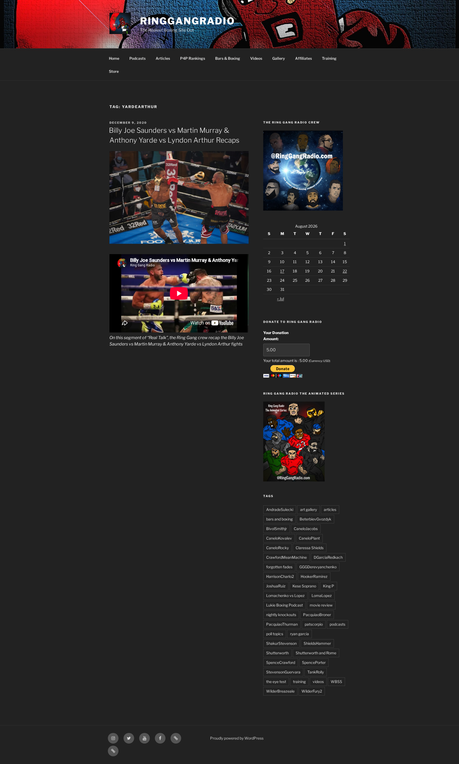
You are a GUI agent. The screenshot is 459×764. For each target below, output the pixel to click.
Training (329, 58)
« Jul (280, 298)
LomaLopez (322, 595)
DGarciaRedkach (328, 557)
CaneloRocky (277, 547)
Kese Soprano (304, 586)
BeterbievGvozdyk (315, 519)
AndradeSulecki (279, 509)
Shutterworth (277, 653)
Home (114, 58)
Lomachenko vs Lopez (285, 595)
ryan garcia (299, 633)
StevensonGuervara (283, 672)
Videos (256, 58)
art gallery (308, 509)
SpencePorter (314, 662)
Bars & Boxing (227, 58)
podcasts (337, 624)
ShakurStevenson (281, 643)
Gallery (278, 58)
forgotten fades (279, 567)
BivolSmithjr (276, 528)
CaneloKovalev (279, 538)
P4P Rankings (192, 58)
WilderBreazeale (280, 691)
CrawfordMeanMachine (286, 557)
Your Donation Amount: (275, 335)
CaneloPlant (309, 538)
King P (328, 586)
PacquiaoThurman (282, 624)
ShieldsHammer (317, 643)
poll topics (274, 633)
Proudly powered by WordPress (237, 738)
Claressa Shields (310, 547)
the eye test (276, 681)
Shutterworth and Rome (316, 653)
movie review (321, 605)
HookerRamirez (314, 576)
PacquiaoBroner (317, 614)
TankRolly (315, 672)
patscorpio (314, 624)
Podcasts (137, 58)
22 (345, 271)
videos (318, 681)
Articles (163, 58)
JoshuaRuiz (276, 586)
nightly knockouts (281, 614)
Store (114, 71)
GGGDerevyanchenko (318, 567)
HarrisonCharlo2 (280, 576)
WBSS (336, 681)
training (299, 681)
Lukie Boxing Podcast (284, 605)
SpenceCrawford (280, 662)
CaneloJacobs (306, 528)
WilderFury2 (311, 691)
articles (330, 509)
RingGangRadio (187, 21)
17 (282, 271)
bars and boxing (279, 519)
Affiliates (303, 58)
